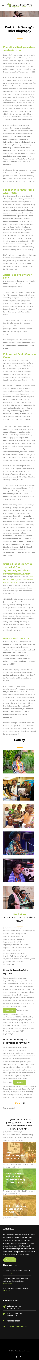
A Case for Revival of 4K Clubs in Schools (17, 1271)
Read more (10, 1260)
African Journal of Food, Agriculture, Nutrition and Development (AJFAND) (18, 579)
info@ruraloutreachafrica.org (17, 1326)
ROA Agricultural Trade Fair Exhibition (15, 1288)
